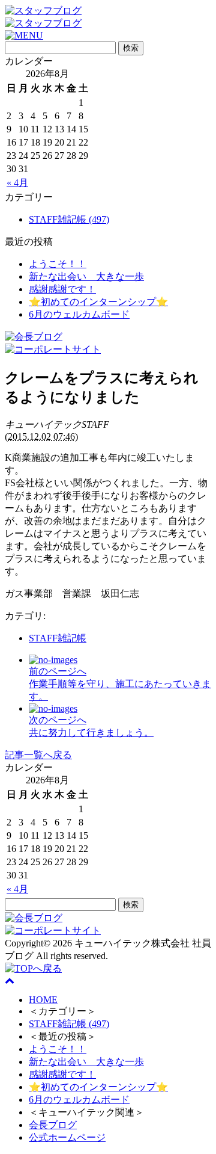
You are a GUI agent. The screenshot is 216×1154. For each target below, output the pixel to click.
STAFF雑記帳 (57, 638)
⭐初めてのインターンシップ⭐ (98, 302)
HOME (43, 1000)
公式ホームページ (67, 1137)
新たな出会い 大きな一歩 (86, 276)
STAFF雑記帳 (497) (69, 219)
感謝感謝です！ (62, 289)
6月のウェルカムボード (79, 314)
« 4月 (17, 182)
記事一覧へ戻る (38, 755)
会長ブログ (53, 1125)
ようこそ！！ (57, 264)
